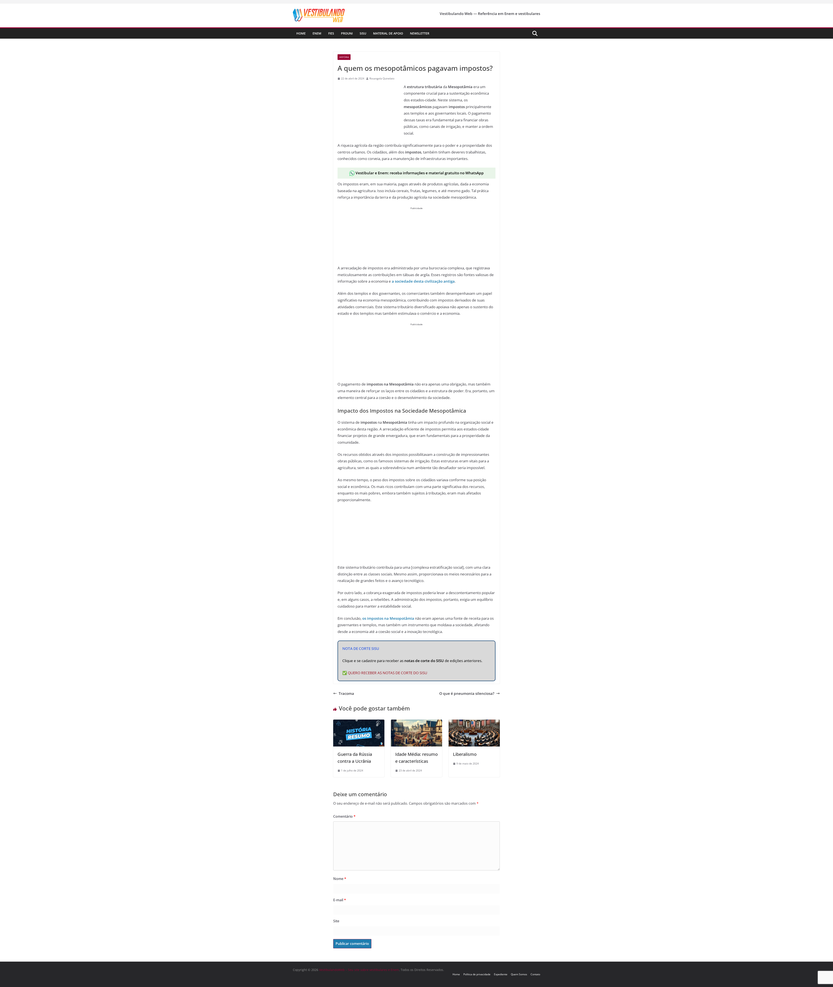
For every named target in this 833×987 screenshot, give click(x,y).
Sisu (363, 33)
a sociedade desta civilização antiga (423, 281)
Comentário (344, 816)
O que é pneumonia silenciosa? (466, 693)
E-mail (339, 900)
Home (301, 33)
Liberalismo (465, 754)
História (344, 57)
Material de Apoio (388, 33)
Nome (339, 878)
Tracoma (346, 693)
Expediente (500, 974)
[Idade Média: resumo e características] (416, 722)
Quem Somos (519, 974)
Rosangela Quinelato (381, 78)
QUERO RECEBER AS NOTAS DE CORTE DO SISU (387, 672)
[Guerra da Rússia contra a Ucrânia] (358, 722)
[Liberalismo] (474, 722)
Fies (331, 33)
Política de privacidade (476, 974)
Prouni (347, 33)
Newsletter (419, 33)
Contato (535, 974)
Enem (317, 33)
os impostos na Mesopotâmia (388, 618)
